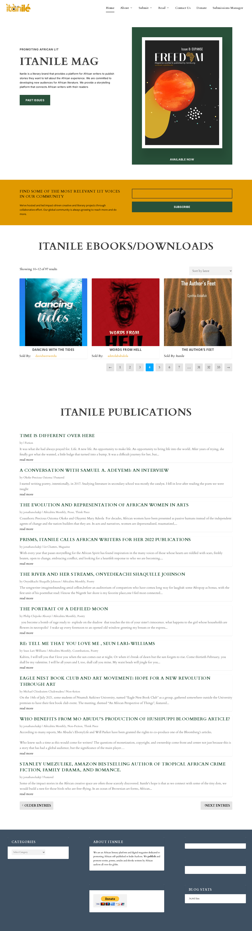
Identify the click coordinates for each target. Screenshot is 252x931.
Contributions (80, 651)
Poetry (90, 581)
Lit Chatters (50, 547)
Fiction (29, 443)
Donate (201, 8)
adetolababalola (118, 356)
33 (218, 367)
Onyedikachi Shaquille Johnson (42, 581)
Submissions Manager (228, 8)
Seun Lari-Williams (34, 651)
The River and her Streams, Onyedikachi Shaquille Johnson (102, 574)
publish (152, 856)
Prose (71, 512)
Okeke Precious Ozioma (37, 477)
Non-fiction (73, 691)
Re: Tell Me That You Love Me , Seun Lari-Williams (87, 644)
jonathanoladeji (32, 512)
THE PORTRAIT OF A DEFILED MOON (64, 609)
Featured (59, 477)
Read (161, 8)
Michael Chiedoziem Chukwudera (43, 691)
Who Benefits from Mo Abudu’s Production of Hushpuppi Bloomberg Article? (125, 719)
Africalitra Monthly (55, 512)
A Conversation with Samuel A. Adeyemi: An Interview (94, 470)
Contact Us (183, 8)
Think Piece (82, 512)
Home (110, 8)
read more (26, 460)
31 (198, 367)
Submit (143, 8)
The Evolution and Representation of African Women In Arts (104, 505)
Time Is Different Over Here (57, 436)
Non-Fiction (75, 726)
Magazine (64, 547)
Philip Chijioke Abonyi (37, 616)
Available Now (182, 159)
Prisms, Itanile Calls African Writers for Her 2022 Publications (105, 540)
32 (208, 367)
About (124, 8)
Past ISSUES (35, 100)
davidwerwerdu (46, 356)
